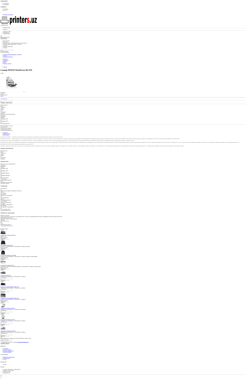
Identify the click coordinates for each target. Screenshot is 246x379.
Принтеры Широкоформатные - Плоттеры (12, 54)
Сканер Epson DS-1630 (6, 275)
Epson (2, 96)
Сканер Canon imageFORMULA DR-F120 (10, 286)
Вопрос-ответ (6, 134)
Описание (5, 132)
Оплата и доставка (7, 63)
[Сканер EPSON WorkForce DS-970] (12, 91)
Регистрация (6, 3)
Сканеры (5, 55)
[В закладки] (7, 280)
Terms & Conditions (7, 352)
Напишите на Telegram (8, 14)
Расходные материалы (8, 56)
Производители (6, 358)
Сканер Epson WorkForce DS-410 (8, 308)
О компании (5, 60)
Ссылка (4, 359)
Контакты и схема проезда (9, 357)
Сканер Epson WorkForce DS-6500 (8, 331)
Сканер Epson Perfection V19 (7, 245)
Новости (5, 61)
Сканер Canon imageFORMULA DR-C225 (10, 298)
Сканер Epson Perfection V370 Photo (8, 255)
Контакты (5, 59)
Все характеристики (5, 123)
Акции (4, 62)
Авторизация (6, 4)
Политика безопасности (8, 350)
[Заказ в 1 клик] (6, 280)
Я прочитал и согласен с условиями (15, 342)
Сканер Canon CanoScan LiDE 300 (8, 235)
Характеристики (6, 133)
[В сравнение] (8, 280)
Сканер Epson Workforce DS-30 (7, 265)
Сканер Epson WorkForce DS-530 (8, 319)
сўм (3, 6)
